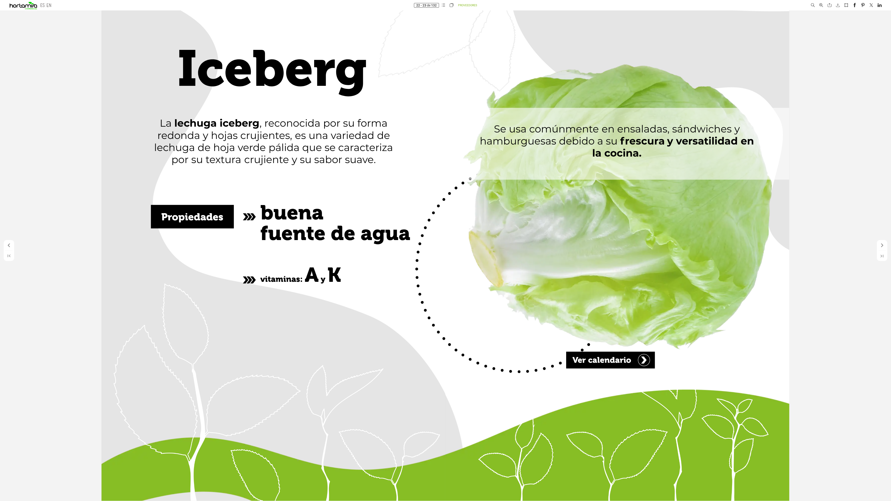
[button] (42, 5)
